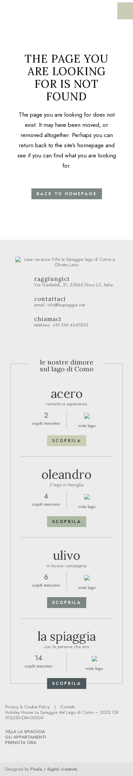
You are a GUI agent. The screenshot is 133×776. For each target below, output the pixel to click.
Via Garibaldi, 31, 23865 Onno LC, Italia (73, 282)
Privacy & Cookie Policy (27, 707)
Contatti (67, 707)
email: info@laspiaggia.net (59, 302)
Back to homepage (66, 194)
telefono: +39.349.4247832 (61, 322)
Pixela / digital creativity (53, 769)
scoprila (66, 441)
